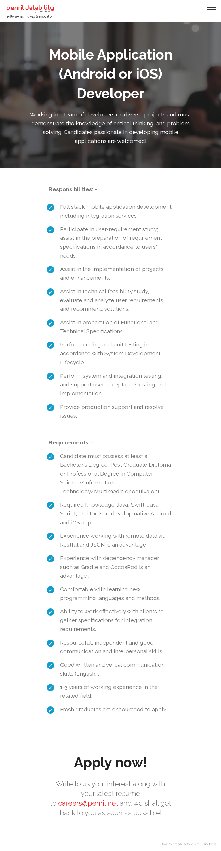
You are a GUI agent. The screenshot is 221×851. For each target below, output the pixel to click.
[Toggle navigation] (211, 9)
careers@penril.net (88, 803)
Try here (209, 844)
